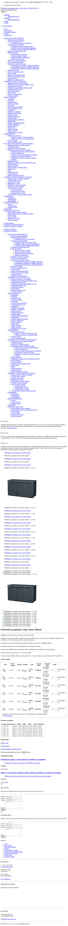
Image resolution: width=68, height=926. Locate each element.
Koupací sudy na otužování (15, 107)
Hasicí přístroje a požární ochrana (17, 212)
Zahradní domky (12, 118)
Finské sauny (11, 127)
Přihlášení (7, 15)
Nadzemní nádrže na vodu (15, 89)
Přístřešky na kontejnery (14, 113)
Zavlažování (11, 110)
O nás (6, 29)
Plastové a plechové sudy (15, 94)
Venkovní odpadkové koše (15, 41)
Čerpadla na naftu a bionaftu (16, 186)
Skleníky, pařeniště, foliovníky (16, 123)
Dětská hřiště (11, 121)
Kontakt (6, 33)
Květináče (10, 100)
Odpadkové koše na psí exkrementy (21, 43)
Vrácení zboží (8, 35)
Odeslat (3, 809)
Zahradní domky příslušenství (16, 119)
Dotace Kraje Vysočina (10, 853)
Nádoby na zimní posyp (14, 135)
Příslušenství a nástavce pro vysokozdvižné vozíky (22, 162)
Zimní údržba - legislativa (11, 850)
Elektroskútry (11, 198)
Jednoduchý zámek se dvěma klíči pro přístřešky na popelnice (23, 759)
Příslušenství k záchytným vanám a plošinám (23, 158)
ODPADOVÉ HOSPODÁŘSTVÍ (14, 224)
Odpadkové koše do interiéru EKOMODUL (23, 49)
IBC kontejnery (12, 92)
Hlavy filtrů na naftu (17, 190)
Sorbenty (13, 159)
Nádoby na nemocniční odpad (16, 75)
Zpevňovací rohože (13, 103)
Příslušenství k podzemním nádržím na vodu (20, 87)
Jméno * (3, 796)
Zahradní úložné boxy (14, 116)
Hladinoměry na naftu (14, 183)
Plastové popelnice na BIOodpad (20, 57)
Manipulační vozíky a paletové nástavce (19, 145)
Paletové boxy (12, 169)
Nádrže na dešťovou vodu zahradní (18, 83)
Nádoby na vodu (12, 115)
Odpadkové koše (12, 207)
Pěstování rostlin (12, 102)
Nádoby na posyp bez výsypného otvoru (22, 139)
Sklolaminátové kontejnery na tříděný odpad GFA (25, 67)
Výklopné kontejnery (14, 146)
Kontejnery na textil (13, 70)
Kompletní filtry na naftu (18, 193)
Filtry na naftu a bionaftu (15, 188)
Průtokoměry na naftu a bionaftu (17, 185)
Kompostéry (11, 99)
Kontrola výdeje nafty (14, 182)
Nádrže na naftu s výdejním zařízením (18, 178)
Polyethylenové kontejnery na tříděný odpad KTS (25, 65)
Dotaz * (3, 808)
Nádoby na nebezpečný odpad (16, 76)
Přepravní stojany (13, 164)
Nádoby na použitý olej (17, 59)
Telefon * (3, 800)
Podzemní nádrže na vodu (15, 86)
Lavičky (10, 204)
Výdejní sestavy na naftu (15, 180)
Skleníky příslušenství (14, 124)
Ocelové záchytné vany (17, 153)
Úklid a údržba (12, 215)
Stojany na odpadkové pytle (15, 72)
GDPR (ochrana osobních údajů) (13, 852)
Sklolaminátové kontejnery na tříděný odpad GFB (25, 68)
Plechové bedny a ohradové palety (17, 167)
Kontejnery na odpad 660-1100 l (17, 51)
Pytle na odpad (12, 73)
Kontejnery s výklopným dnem (16, 148)
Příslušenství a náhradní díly (15, 80)
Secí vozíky (11, 105)
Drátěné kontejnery (13, 172)
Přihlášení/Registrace (13, 16)
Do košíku (62, 669)
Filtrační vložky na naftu (18, 191)
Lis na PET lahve (13, 78)
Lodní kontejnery (12, 174)
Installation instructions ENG (13, 749)
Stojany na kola (12, 205)
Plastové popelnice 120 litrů (19, 54)
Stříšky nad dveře (13, 131)
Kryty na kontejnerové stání (15, 62)
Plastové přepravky (13, 166)
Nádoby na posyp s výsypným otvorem (22, 137)
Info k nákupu (8, 30)
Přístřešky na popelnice (14, 111)
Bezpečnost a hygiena (14, 218)
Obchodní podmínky (10, 32)
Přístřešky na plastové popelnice (17, 60)
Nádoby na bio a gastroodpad (16, 40)
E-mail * (3, 798)
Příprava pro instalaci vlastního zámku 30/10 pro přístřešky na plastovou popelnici (31, 773)
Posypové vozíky (12, 140)
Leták (6, 743)
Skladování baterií (13, 161)
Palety (9, 170)
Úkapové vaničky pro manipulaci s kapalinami (24, 154)
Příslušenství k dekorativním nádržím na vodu (20, 84)
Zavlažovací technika (14, 91)
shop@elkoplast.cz (7, 715)
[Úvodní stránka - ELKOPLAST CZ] (20, 8)
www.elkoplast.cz (6, 879)
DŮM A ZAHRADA (10, 229)
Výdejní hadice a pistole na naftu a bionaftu (20, 194)
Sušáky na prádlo (12, 129)
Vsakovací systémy (13, 95)
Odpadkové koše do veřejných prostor (22, 46)
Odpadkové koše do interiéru (16, 44)
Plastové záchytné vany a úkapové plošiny (23, 151)
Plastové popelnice (13, 52)
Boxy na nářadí (12, 217)
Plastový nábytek (12, 126)
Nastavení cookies (9, 856)
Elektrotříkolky (12, 201)
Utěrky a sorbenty (13, 220)
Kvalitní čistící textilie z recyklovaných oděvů (20, 213)
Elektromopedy (12, 199)
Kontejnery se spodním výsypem (17, 64)
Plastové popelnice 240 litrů (19, 56)
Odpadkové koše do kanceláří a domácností (23, 48)
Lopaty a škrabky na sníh (15, 142)
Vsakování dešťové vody (15, 108)
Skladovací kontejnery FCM (16, 175)
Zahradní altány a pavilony (15, 132)
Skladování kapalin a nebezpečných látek (19, 150)
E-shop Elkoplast (9, 223)
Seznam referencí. (12, 428)
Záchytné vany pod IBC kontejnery (21, 156)
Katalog (7, 746)
